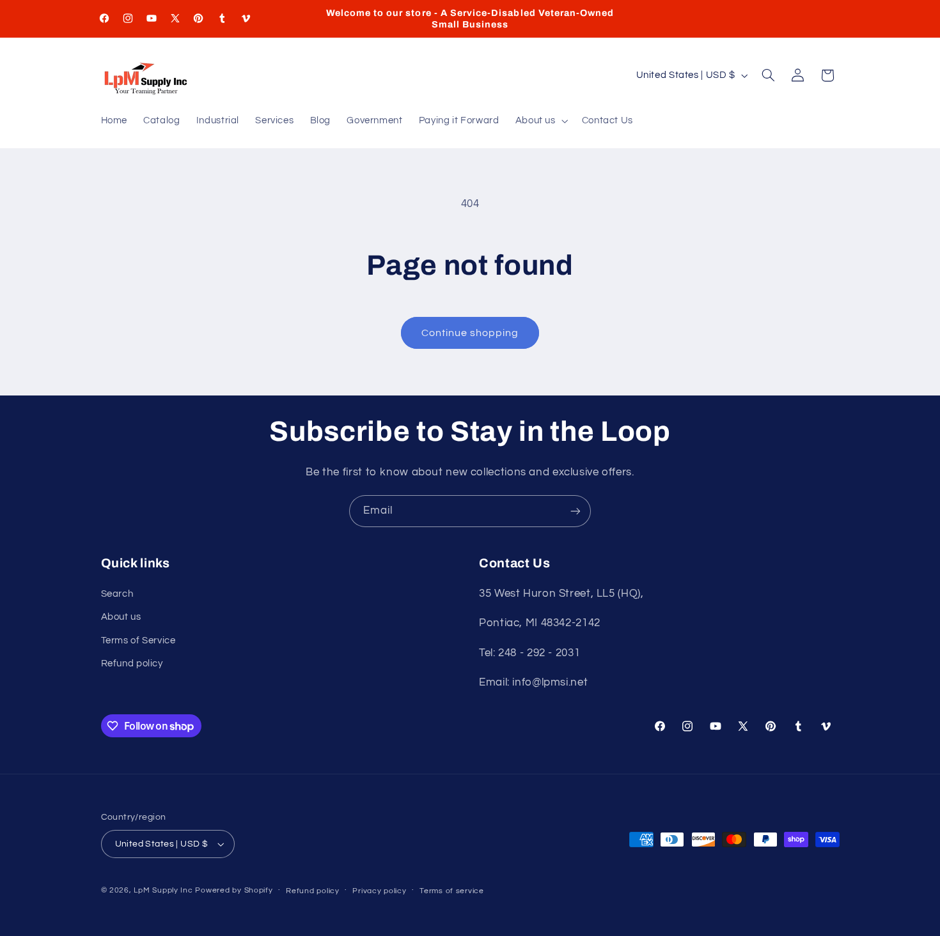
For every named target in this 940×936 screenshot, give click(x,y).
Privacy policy (379, 890)
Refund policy (132, 663)
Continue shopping (470, 333)
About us (121, 617)
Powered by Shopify (233, 890)
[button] (540, 121)
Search (117, 594)
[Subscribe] (575, 510)
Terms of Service (138, 640)
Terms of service (451, 890)
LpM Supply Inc (163, 890)
